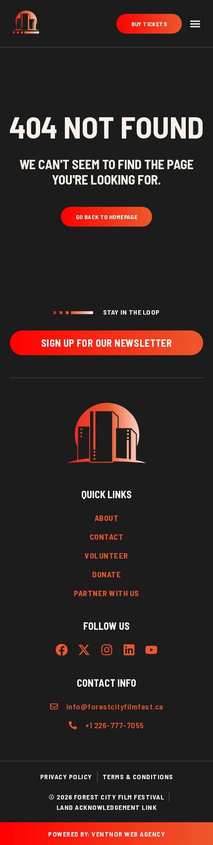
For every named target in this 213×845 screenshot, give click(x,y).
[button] (195, 23)
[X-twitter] (84, 650)
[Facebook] (61, 650)
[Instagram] (107, 650)
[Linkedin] (129, 650)
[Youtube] (151, 650)
